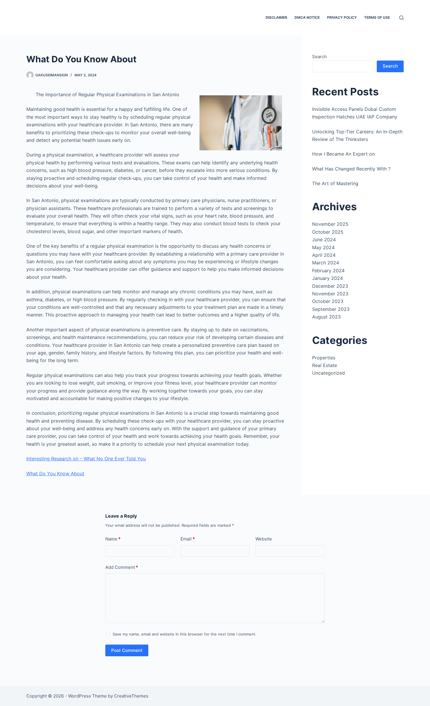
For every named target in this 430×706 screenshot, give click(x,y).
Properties (323, 358)
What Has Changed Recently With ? (351, 169)
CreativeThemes (131, 696)
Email (187, 539)
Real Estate (324, 365)
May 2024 (323, 247)
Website (263, 539)
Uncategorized (328, 373)
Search (319, 56)
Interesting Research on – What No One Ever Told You (86, 459)
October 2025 (327, 232)
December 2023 (330, 286)
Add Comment (121, 567)
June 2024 (324, 239)
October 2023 (327, 301)
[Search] (401, 18)
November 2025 (330, 224)
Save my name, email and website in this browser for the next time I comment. (185, 634)
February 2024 (328, 270)
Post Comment (126, 650)
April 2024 (324, 255)
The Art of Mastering (335, 183)
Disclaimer (276, 17)
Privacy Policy (342, 17)
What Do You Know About (55, 473)
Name (113, 539)
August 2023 (326, 317)
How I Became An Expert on (343, 154)
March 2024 (325, 263)
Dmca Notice (307, 17)
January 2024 (327, 278)
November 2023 (330, 294)
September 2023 (331, 309)
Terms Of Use (377, 17)
